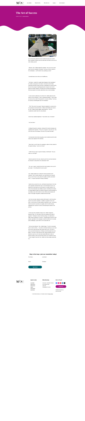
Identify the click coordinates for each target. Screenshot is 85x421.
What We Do (33, 284)
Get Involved (33, 288)
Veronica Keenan (25, 16)
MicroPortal (33, 289)
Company (44, 261)
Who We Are (33, 285)
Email (29, 261)
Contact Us (61, 286)
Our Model (32, 282)
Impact (32, 287)
